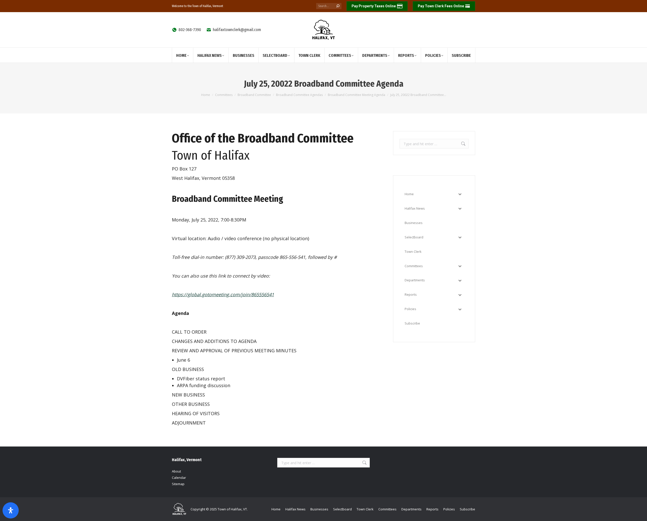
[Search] (337, 6)
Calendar (179, 477)
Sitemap (178, 484)
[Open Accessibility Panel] (11, 510)
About (176, 471)
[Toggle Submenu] (460, 194)
